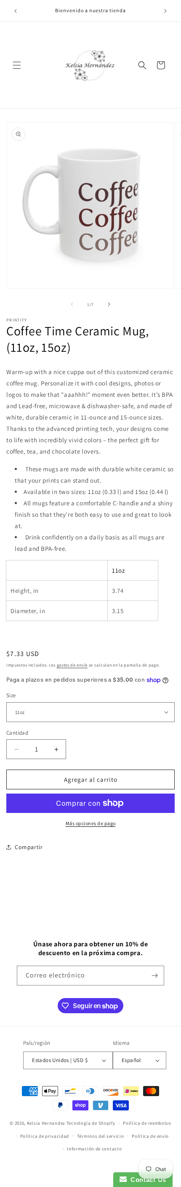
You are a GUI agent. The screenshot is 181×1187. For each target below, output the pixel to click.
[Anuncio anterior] (15, 11)
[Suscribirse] (154, 975)
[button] (17, 65)
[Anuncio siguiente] (165, 11)
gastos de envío (72, 665)
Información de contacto (94, 1149)
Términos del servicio (100, 1136)
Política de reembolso (147, 1123)
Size (11, 695)
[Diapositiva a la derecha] (109, 304)
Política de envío (150, 1136)
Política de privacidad (44, 1136)
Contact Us (146, 1179)
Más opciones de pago (91, 823)
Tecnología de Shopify (91, 1123)
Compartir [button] (29, 847)
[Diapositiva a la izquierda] (72, 304)
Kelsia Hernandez (46, 1123)
